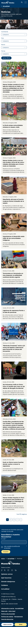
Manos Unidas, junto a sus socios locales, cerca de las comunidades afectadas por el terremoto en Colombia (14, 156)
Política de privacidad (8, 614)
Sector (3, 44)
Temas (3, 51)
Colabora (4, 585)
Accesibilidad (19, 608)
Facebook (1, 570)
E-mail (3, 539)
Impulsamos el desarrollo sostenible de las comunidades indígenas (14, 231)
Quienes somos (7, 574)
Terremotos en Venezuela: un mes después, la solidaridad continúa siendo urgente (14, 268)
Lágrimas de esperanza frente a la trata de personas (14, 304)
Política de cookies (7, 616)
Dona (20, 624)
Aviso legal (11, 611)
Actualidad (6, 6)
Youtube (12, 570)
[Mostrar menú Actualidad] (26, 589)
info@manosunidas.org (8, 596)
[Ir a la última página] (20, 519)
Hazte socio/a (7, 624)
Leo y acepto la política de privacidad (12, 547)
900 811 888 (4, 604)
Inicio (3, 558)
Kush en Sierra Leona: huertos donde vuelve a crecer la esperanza (14, 456)
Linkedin (16, 570)
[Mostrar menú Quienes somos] (26, 574)
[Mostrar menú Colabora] (26, 585)
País (2, 38)
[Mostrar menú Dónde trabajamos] (26, 581)
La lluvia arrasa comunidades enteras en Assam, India (14, 119)
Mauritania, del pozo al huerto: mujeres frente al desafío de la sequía (14, 194)
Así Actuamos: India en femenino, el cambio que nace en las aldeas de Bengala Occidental (14, 379)
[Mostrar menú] (25, 2)
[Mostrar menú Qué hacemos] (26, 578)
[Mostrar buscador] (21, 2)
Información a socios (7, 608)
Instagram (8, 570)
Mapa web (4, 611)
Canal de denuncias (7, 619)
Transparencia (18, 616)
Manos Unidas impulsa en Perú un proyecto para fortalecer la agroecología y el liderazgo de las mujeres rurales (14, 493)
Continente (4, 31)
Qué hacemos (6, 578)
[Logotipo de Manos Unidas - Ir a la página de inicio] (7, 3)
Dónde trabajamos (8, 581)
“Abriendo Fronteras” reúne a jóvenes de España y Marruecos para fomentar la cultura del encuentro (14, 341)
